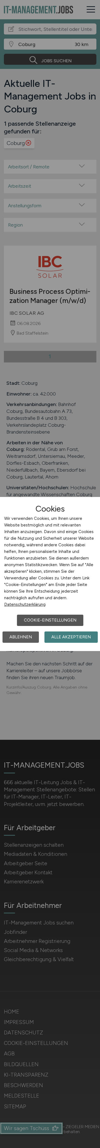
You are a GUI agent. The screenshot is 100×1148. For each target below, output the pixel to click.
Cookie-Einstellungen (50, 620)
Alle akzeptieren (71, 637)
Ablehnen (20, 637)
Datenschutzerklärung (25, 604)
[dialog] (50, 574)
